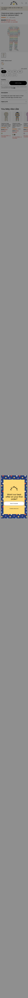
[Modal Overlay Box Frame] (14, 499)
